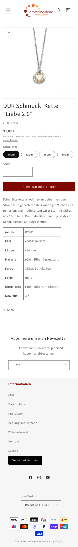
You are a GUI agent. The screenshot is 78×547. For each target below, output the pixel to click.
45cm (47, 154)
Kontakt (13, 441)
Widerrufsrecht (18, 432)
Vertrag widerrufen (25, 460)
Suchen (13, 451)
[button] (8, 10)
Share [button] (11, 310)
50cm (65, 154)
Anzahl (7, 163)
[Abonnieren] (64, 365)
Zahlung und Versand (22, 423)
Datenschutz (16, 404)
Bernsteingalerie (32, 541)
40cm (11, 154)
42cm (29, 154)
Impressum (16, 413)
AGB (11, 395)
